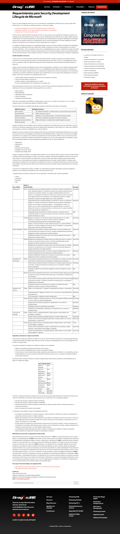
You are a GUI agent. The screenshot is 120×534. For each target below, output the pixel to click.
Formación (56, 7)
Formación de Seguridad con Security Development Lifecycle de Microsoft (35, 28)
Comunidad (80, 7)
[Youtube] (33, 515)
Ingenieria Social (98, 514)
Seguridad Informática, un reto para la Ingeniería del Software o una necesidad (36, 30)
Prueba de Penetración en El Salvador (94, 64)
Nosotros (91, 7)
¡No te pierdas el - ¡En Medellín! (58, 1)
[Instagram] (19, 515)
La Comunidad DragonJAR (22, 479)
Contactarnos (101, 7)
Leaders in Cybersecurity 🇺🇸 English (24, 520)
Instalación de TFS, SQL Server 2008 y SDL (26, 32)
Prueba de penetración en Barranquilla (94, 66)
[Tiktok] (23, 515)
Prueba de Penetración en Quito (92, 61)
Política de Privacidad (100, 517)
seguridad (36, 23)
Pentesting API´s (74, 503)
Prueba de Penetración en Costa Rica (94, 59)
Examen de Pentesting (90, 70)
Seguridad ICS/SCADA (76, 511)
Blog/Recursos (51, 503)
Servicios (47, 7)
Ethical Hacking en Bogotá (91, 75)
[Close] (119, 1)
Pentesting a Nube (99, 511)
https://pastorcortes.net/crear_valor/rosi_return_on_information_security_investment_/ (37, 466)
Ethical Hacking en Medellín (91, 72)
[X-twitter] (14, 515)
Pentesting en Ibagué (89, 77)
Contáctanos (50, 511)
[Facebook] (28, 515)
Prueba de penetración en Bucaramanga (94, 68)
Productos (68, 7)
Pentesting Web (74, 497)
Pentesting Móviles (75, 500)
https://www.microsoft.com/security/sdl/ (26, 468)
